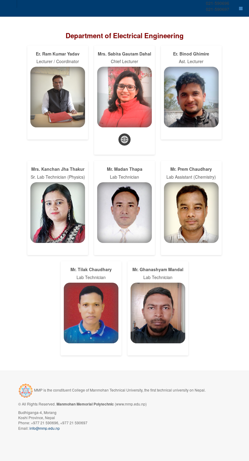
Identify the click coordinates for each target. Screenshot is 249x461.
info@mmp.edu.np (44, 428)
